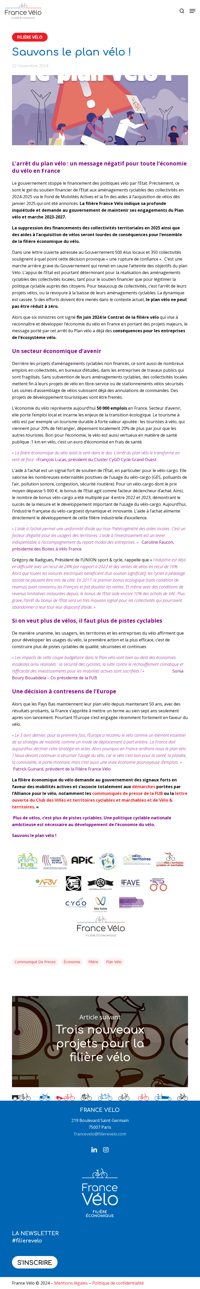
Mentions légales (71, 1283)
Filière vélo (29, 37)
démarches (143, 786)
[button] (192, 11)
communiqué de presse (35, 961)
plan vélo (114, 961)
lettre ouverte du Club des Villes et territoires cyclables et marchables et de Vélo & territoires (100, 800)
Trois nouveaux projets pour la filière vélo (100, 1041)
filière (93, 961)
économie (72, 961)
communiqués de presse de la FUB (127, 793)
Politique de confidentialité (118, 1283)
